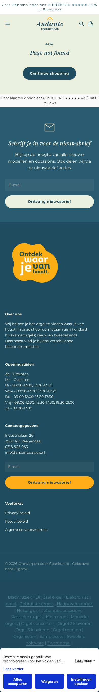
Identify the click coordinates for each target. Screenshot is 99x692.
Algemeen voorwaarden (26, 529)
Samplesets (51, 636)
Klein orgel (57, 616)
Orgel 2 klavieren (75, 623)
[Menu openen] (7, 23)
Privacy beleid (17, 513)
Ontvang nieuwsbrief (49, 201)
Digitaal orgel (49, 597)
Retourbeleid (16, 521)
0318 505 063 (16, 446)
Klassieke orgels (26, 616)
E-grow (21, 569)
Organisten (24, 636)
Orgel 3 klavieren (32, 629)
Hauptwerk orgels (75, 603)
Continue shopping (49, 73)
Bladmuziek (20, 597)
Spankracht (59, 563)
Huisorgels (27, 610)
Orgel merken (67, 629)
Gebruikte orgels (37, 603)
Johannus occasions (62, 610)
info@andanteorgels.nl (25, 452)
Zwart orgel (58, 643)
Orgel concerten (37, 623)
